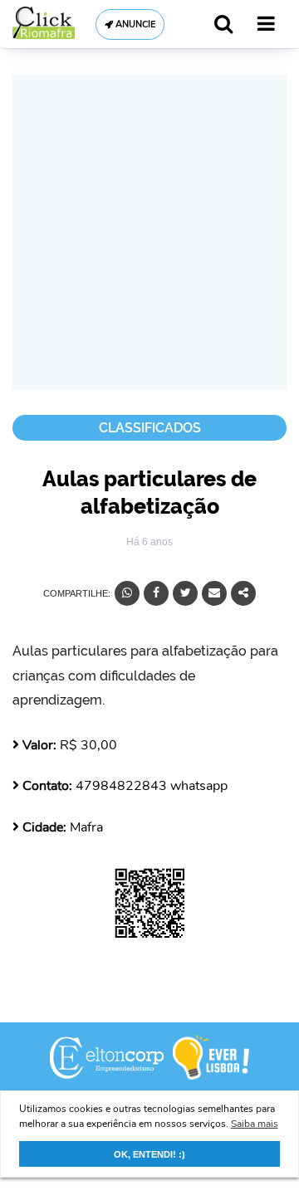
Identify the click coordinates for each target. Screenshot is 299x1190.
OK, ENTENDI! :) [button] (149, 1154)
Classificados (150, 428)
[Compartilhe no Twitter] (185, 593)
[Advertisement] (149, 232)
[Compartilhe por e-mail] (214, 593)
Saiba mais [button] (254, 1123)
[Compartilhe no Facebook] (156, 593)
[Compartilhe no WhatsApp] (127, 593)
